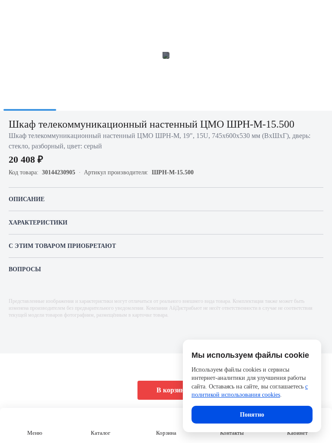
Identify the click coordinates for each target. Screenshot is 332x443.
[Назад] (12, 12)
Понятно (252, 414)
